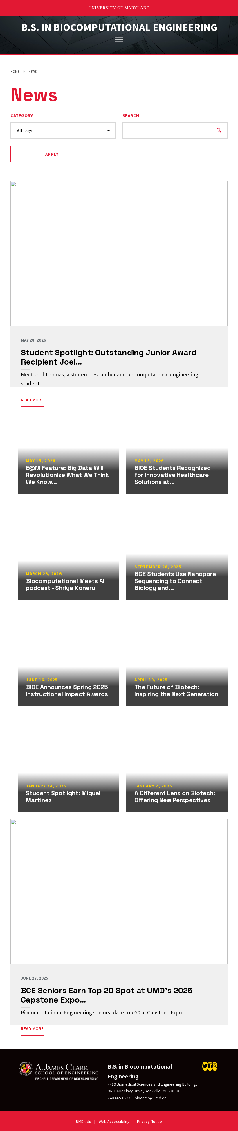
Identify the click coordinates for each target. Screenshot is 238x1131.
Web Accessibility (114, 1121)
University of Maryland (119, 8)
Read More (32, 1028)
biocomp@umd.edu (152, 1097)
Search (130, 115)
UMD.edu (83, 1121)
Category (21, 115)
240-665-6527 (119, 1097)
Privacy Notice (149, 1121)
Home (14, 71)
